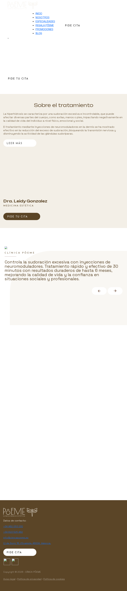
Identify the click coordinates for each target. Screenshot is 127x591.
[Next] (115, 291)
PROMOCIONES (44, 29)
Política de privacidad (29, 578)
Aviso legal (9, 578)
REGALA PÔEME (45, 25)
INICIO (39, 13)
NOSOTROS (42, 17)
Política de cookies (54, 578)
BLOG (39, 33)
